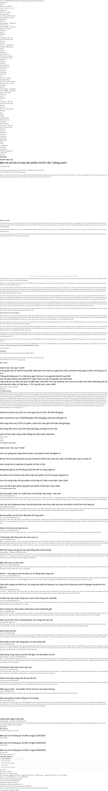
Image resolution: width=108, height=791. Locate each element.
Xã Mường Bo (45, 402)
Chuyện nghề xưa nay (6, 47)
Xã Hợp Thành (36, 398)
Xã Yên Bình (77, 396)
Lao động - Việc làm (6, 38)
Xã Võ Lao (44, 400)
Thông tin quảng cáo (6, 151)
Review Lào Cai (4, 67)
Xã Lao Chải (85, 404)
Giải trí (2, 49)
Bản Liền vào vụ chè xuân (11, 562)
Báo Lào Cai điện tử (6, 6)
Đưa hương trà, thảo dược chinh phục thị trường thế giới (26, 609)
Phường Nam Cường (79, 406)
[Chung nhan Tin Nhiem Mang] (9, 790)
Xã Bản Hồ (52, 402)
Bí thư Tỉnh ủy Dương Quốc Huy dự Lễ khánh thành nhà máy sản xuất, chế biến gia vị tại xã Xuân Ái (45, 459)
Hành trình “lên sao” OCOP (12, 368)
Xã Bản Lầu (30, 404)
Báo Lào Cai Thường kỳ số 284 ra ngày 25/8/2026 (23, 750)
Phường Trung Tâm (36, 406)
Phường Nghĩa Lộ (25, 406)
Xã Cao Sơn (37, 404)
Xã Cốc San (28, 398)
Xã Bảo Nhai (80, 402)
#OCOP (2, 353)
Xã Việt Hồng (12, 398)
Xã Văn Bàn (59, 400)
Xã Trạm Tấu (69, 393)
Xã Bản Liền (87, 402)
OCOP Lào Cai (4, 25)
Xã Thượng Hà (12, 402)
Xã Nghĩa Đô (4, 402)
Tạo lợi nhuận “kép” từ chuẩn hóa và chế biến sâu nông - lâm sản (30, 493)
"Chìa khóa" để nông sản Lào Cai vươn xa (19, 537)
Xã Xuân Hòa (21, 402)
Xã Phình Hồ (85, 393)
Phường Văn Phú (58, 406)
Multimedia (3, 140)
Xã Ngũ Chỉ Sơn (69, 404)
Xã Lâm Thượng (5, 396)
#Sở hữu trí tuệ (21, 353)
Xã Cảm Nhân (53, 396)
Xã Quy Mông (20, 398)
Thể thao (3, 60)
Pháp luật (3, 52)
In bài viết (29, 170)
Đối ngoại (3, 19)
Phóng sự (3, 63)
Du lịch (2, 50)
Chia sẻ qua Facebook (7, 170)
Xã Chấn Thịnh (29, 395)
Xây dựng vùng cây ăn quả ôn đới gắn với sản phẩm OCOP (27, 654)
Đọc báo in (3, 69)
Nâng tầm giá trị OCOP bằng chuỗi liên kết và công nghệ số (27, 469)
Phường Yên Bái (68, 406)
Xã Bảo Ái (84, 396)
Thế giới (2, 61)
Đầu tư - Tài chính (5, 29)
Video (2, 142)
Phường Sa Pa (18, 407)
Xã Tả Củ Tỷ (101, 402)
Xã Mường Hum (89, 398)
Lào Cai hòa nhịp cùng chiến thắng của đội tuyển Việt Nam (27, 434)
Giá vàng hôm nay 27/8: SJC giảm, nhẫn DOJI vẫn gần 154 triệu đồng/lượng (35, 423)
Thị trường (3, 30)
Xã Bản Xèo (30, 400)
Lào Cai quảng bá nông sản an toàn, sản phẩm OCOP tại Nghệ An (30, 453)
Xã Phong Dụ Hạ (48, 395)
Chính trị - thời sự (5, 12)
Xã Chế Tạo (77, 404)
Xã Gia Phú (80, 398)
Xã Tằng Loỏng (72, 398)
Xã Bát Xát (37, 400)
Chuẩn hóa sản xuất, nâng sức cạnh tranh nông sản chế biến (28, 598)
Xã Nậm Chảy (95, 400)
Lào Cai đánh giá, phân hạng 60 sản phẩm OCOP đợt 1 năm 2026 (30, 486)
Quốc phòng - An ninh (7, 18)
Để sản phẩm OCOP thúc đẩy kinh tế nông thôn (22, 515)
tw (5, 770)
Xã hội (2, 32)
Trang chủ (3, 10)
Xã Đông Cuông (75, 395)
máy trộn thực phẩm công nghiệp (8, 762)
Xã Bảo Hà (37, 402)
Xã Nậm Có (92, 404)
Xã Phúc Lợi (36, 396)
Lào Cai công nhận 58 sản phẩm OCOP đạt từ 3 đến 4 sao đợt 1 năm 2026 (34, 480)
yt (2, 4)
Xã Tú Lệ (62, 393)
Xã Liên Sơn (92, 393)
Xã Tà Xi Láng (100, 404)
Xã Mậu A (90, 395)
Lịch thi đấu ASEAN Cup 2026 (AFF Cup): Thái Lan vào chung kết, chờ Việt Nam (36, 379)
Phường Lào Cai (9, 407)
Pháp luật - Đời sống (6, 56)
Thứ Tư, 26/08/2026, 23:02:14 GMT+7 (10, 1)
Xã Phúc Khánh (29, 402)
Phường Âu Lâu (91, 406)
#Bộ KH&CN (30, 353)
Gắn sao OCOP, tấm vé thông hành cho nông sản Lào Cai (26, 620)
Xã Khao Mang (34, 393)
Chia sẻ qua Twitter (20, 170)
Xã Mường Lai (44, 396)
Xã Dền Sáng (98, 398)
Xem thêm (3, 727)
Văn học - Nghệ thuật (6, 45)
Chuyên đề (3, 153)
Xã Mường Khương (20, 404)
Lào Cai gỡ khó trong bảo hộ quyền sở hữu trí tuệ (22, 464)
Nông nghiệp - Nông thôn (8, 23)
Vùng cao (3, 70)
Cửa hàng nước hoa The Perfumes (8, 767)
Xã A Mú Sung (4, 400)
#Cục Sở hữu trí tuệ (11, 353)
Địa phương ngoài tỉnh (7, 393)
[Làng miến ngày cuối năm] (9, 716)
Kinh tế (2, 21)
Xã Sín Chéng (53, 404)
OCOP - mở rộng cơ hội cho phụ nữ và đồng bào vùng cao (27, 573)
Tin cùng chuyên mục (8, 488)
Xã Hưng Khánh (99, 396)
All (0, 76)
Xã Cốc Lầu (72, 402)
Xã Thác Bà (70, 396)
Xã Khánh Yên (51, 400)
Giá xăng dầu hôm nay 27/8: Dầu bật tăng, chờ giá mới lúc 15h (28, 429)
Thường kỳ (3, 72)
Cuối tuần (3, 74)
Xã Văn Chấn (8, 395)
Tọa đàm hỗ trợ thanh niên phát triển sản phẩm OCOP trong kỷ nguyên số (34, 475)
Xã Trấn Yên (91, 396)
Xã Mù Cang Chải (44, 393)
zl (3, 4)
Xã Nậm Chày (22, 400)
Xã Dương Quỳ (67, 400)
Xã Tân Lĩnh (20, 396)
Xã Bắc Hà (94, 402)
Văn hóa (2, 43)
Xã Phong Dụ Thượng (13, 406)
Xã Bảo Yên (103, 400)
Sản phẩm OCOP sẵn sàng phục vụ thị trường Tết (22, 642)
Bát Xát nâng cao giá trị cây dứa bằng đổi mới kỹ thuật (25, 550)
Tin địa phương (5, 391)
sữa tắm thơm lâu (4, 765)
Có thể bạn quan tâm (8, 443)
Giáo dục (3, 34)
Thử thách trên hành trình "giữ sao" (16, 667)
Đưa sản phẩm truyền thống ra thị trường (19, 698)
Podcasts (3, 147)
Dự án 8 (2, 154)
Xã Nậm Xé (60, 404)
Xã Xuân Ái (96, 395)
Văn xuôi (2, 111)
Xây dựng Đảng (4, 14)
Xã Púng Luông (54, 393)
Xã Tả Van (59, 402)
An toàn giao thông (6, 58)
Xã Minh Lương (86, 400)
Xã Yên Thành (62, 396)
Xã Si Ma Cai (45, 404)
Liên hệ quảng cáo (38, 1)
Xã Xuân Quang (54, 398)
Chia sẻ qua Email (38, 170)
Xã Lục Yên (13, 396)
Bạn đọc (2, 41)
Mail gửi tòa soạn (26, 1)
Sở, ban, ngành (19, 393)
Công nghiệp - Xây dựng (7, 27)
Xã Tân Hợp (83, 395)
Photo (2, 143)
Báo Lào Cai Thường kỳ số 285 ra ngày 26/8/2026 (23, 743)
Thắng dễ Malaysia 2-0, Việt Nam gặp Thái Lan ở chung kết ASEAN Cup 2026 (35, 376)
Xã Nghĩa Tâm (38, 395)
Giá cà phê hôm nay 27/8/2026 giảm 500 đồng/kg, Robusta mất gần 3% (33, 418)
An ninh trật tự (4, 54)
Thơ (1, 112)
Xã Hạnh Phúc (77, 393)
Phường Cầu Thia (47, 406)
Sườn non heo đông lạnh (6, 760)
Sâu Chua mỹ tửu (8, 631)
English (2, 3)
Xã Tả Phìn (65, 402)
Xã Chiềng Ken (77, 400)
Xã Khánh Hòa (28, 396)
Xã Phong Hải (45, 398)
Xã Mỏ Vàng (103, 395)
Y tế (1, 36)
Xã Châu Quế (57, 395)
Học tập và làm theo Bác (7, 16)
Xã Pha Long (11, 404)
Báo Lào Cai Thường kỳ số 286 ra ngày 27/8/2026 (22, 735)
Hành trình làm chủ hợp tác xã (14, 528)
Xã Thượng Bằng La (18, 395)
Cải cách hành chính (6, 39)
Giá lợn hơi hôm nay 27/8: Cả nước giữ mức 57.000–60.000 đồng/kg (31, 412)
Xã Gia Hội (99, 393)
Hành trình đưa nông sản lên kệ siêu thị (18, 678)
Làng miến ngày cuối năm (12, 719)
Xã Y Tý (104, 398)
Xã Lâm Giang (65, 395)
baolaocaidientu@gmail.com (13, 779)
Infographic (3, 149)
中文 (6, 3)
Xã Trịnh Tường (13, 400)
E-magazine (4, 145)
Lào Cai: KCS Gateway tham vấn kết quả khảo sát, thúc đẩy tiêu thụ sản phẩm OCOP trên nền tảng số (47, 504)
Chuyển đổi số (4, 65)
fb (0, 4)
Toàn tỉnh (27, 393)
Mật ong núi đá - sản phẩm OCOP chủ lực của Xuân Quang (27, 689)
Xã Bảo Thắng (63, 398)
